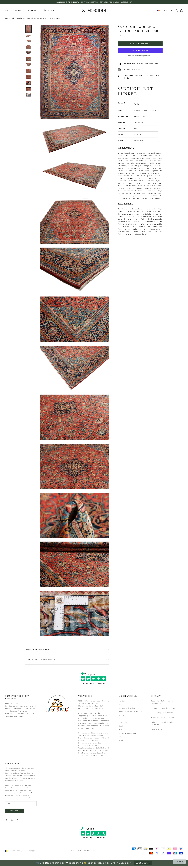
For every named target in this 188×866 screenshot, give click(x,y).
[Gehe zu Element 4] (28, 47)
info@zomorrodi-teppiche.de (17, 706)
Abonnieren (14, 811)
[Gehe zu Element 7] (28, 65)
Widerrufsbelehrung (127, 733)
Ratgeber (33, 11)
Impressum (123, 737)
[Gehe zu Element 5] (28, 53)
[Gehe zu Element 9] (28, 77)
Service (19, 11)
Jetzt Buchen (143, 863)
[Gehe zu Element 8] (28, 71)
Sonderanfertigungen (19, 711)
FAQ (121, 705)
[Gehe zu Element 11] (28, 89)
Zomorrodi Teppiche (13, 18)
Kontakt (122, 701)
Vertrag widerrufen (127, 708)
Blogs (121, 741)
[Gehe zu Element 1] (28, 29)
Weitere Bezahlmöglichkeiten (140, 56)
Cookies (122, 726)
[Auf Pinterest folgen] (18, 820)
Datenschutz (124, 722)
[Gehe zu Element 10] (28, 83)
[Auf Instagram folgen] (12, 820)
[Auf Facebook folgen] (6, 820)
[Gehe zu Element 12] (28, 94)
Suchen (122, 715)
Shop (8, 11)
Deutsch (31, 851)
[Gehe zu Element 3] (28, 41)
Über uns (49, 11)
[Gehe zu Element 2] (28, 36)
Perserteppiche (97, 723)
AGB (121, 730)
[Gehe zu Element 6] (28, 59)
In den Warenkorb (140, 44)
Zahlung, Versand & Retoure (130, 712)
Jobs (121, 719)
